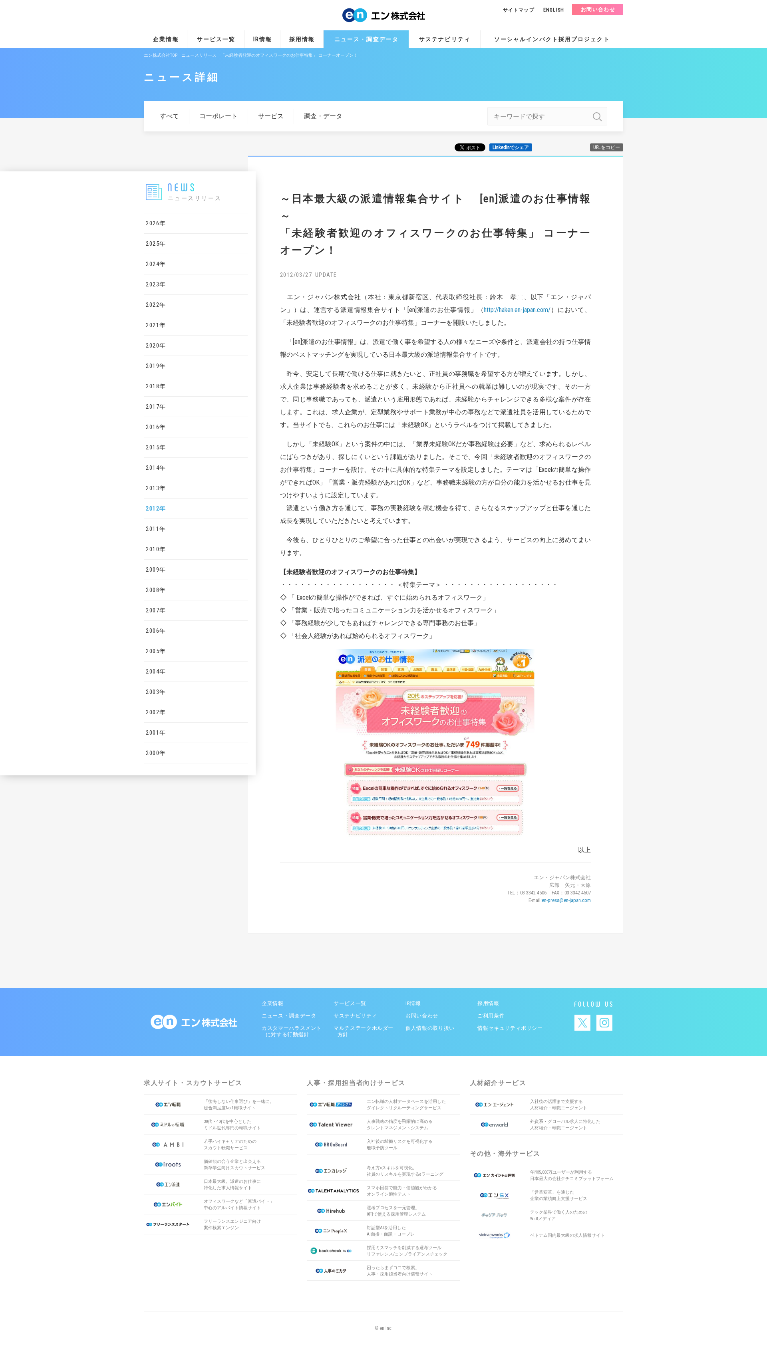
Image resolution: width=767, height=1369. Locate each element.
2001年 (156, 732)
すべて (169, 116)
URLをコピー (606, 147)
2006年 (156, 630)
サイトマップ (519, 10)
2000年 (156, 753)
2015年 (156, 447)
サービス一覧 (216, 39)
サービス (271, 116)
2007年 (156, 610)
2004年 (156, 671)
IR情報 (262, 39)
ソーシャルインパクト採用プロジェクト (552, 39)
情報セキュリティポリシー (510, 1028)
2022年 (156, 304)
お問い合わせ (598, 9)
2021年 (156, 325)
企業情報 (166, 39)
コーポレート (218, 116)
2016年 (156, 427)
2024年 (156, 264)
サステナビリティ (445, 39)
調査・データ (323, 116)
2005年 (156, 651)
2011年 (156, 528)
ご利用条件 (491, 1016)
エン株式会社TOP (160, 55)
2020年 (156, 345)
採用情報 (302, 39)
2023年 (156, 284)
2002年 (156, 712)
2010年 (156, 549)
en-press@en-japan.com (566, 900)
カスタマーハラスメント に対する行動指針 (291, 1031)
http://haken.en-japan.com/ (517, 310)
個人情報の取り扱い (430, 1028)
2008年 (156, 590)
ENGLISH (553, 10)
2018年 (156, 386)
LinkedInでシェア (511, 147)
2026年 (156, 223)
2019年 (156, 366)
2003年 (156, 691)
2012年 (156, 508)
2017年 (156, 406)
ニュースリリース (199, 55)
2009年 (156, 569)
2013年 (156, 488)
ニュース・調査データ (366, 39)
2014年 (156, 467)
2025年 (156, 243)
